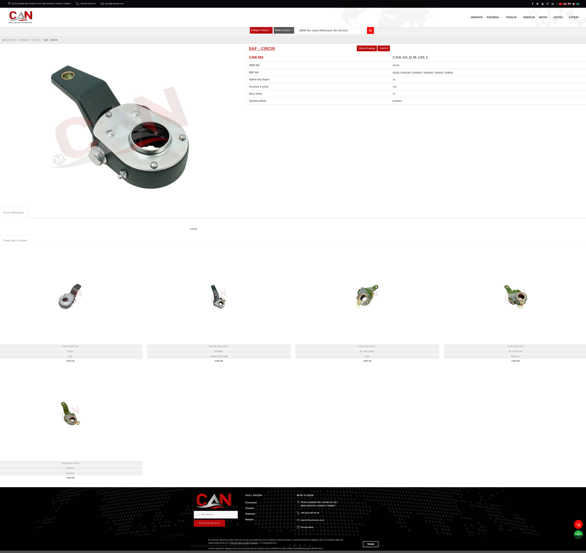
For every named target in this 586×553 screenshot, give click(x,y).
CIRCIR (36, 40)
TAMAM (370, 544)
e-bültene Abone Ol (209, 523)
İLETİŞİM (573, 17)
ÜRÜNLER (511, 17)
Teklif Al (384, 48)
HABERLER (529, 17)
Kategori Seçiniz (260, 30)
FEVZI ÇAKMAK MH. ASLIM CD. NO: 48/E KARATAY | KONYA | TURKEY (41, 4)
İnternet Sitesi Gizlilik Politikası (244, 543)
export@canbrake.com (114, 4)
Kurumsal (251, 502)
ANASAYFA (477, 17)
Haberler (250, 514)
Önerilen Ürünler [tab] (15, 240)
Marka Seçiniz (283, 30)
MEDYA (543, 17)
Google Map (307, 527)
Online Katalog (367, 48)
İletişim (249, 519)
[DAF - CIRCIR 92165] (219, 296)
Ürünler (249, 508)
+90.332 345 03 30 (88, 4)
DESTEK (557, 17)
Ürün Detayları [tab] (14, 212)
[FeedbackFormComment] (578, 524)
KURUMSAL (493, 17)
